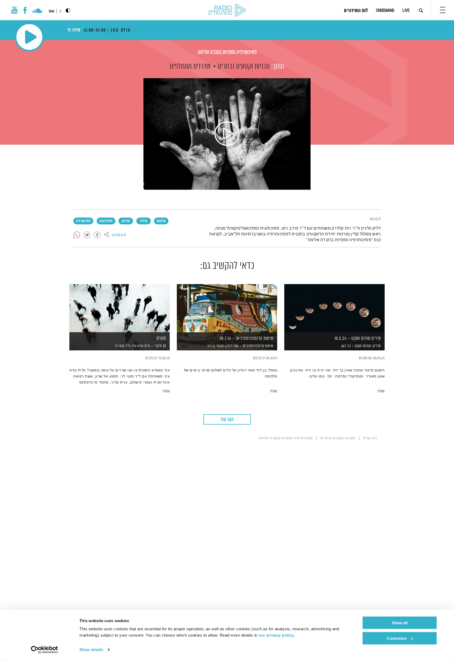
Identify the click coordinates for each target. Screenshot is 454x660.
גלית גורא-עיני (140, 346)
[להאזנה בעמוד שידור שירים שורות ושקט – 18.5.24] (334, 308)
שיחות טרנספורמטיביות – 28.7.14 (246, 338)
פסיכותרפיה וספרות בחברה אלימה (227, 52)
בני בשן (345, 346)
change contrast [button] (68, 10)
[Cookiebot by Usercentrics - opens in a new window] (45, 650)
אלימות (161, 221)
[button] (442, 10)
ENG (51, 11)
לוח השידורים (356, 11)
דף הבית (370, 438)
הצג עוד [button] (227, 420)
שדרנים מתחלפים (190, 66)
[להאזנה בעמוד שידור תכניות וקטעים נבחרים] (227, 134)
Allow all (399, 623)
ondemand (385, 10)
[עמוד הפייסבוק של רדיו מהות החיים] (25, 10)
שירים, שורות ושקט (368, 346)
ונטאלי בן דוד (215, 346)
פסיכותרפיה (83, 221)
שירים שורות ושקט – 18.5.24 (357, 338)
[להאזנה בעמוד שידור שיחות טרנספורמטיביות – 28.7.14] (227, 308)
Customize (396, 638)
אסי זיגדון (231, 346)
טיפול (143, 221)
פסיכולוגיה (106, 221)
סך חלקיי (160, 346)
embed (119, 235)
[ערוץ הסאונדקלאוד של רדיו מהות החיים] (37, 11)
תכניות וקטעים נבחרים (244, 66)
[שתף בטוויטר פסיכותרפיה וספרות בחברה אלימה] (87, 235)
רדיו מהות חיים (227, 10)
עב (60, 11)
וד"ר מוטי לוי (122, 346)
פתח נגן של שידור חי (29, 37)
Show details (91, 649)
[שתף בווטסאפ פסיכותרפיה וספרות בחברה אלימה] (76, 235)
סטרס (161, 338)
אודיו (381, 391)
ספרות (126, 221)
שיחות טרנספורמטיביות (258, 346)
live (406, 10)
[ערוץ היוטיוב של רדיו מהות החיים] (14, 10)
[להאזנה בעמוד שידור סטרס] (119, 308)
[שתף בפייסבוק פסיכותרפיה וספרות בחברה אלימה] (97, 235)
